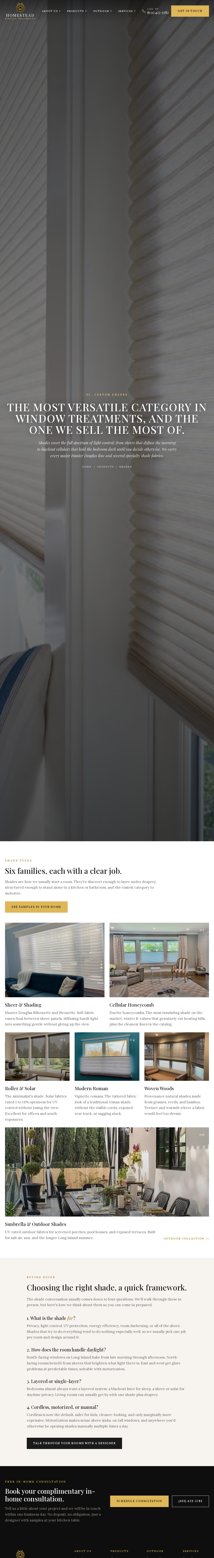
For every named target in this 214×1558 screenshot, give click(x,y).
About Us (50, 11)
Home (87, 466)
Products (75, 11)
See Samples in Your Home (36, 907)
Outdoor (101, 11)
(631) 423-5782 (190, 1501)
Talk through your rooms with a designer (74, 1443)
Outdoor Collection (186, 1238)
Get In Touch (190, 11)
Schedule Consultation (139, 1501)
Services (125, 11)
